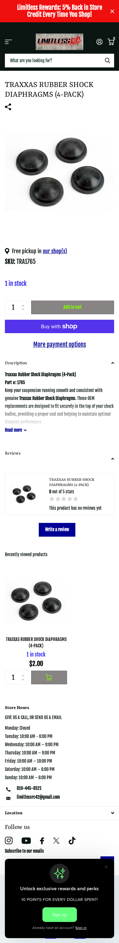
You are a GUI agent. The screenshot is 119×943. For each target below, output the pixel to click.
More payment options (59, 344)
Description (16, 363)
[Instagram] (9, 840)
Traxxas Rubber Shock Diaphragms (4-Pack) (36, 642)
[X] (56, 841)
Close (112, 11)
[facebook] (42, 840)
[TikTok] (72, 840)
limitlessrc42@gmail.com (38, 797)
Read (13, 430)
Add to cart (72, 307)
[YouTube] (26, 840)
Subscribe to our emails (24, 851)
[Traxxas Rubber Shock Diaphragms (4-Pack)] (36, 601)
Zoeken (107, 60)
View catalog (8, 41)
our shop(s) (55, 251)
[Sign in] (99, 41)
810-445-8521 (29, 788)
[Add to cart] (49, 677)
